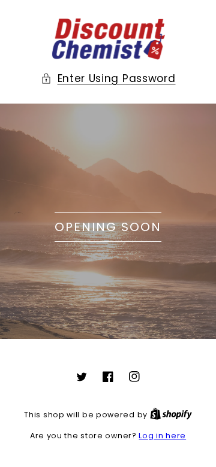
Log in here (162, 435)
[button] (108, 78)
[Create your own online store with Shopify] (171, 414)
